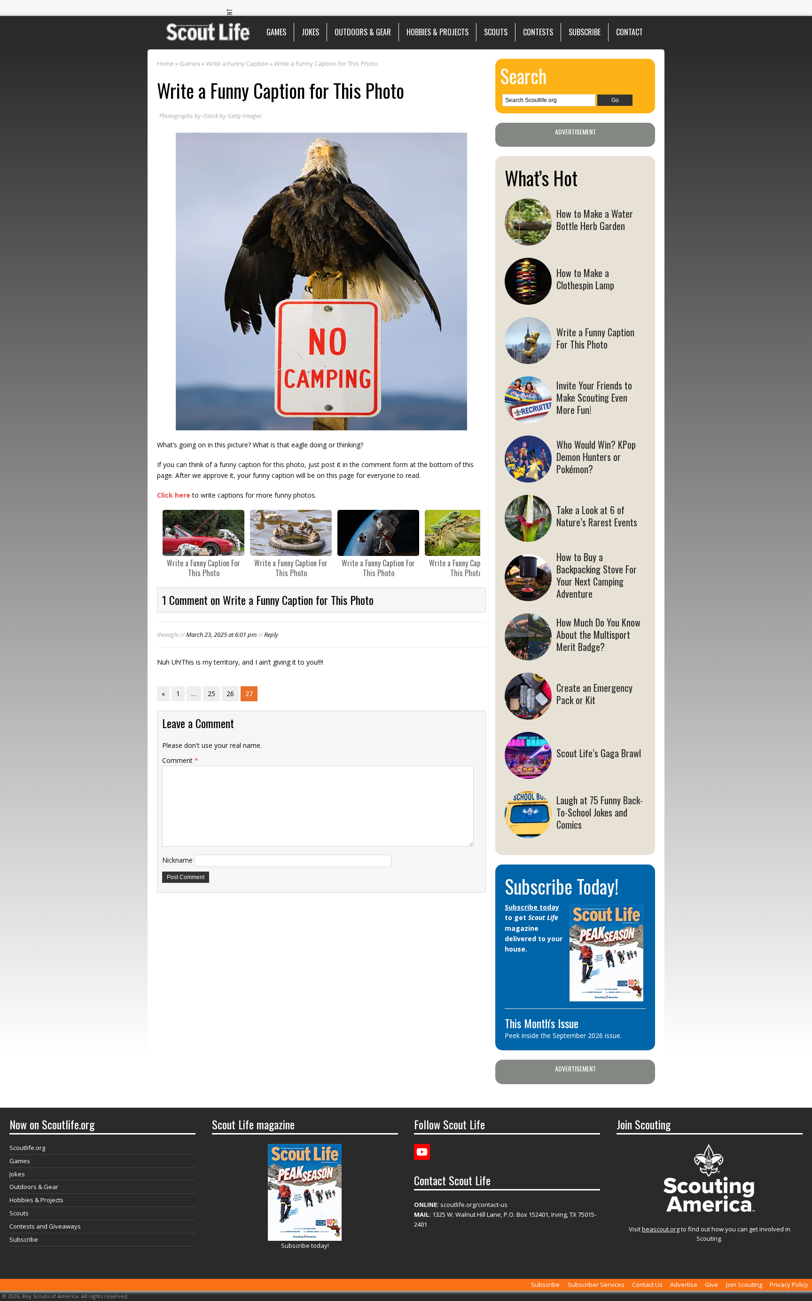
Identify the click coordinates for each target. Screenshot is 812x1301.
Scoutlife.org (27, 1147)
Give (711, 1284)
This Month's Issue (541, 1023)
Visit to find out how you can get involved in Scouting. (709, 1234)
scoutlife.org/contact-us (461, 1204)
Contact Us (647, 1284)
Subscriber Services (596, 1284)
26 (230, 693)
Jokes (310, 32)
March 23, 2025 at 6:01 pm (221, 634)
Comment (180, 760)
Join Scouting (744, 1284)
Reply (271, 634)
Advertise (683, 1284)
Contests (538, 32)
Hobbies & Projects (437, 32)
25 (211, 693)
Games (276, 32)
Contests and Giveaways (45, 1226)
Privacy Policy (789, 1284)
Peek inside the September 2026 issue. (563, 1035)
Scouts (496, 32)
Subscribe (585, 32)
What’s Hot (541, 178)
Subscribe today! (305, 1245)
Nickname (177, 860)
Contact (629, 32)
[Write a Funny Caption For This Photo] (203, 533)
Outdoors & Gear (363, 32)
